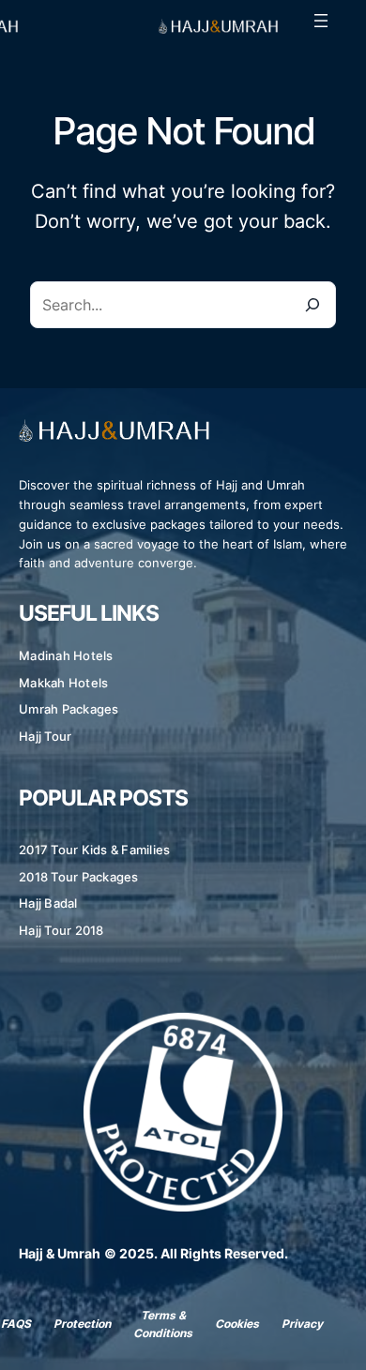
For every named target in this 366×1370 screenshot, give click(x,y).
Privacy (302, 1324)
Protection (82, 1324)
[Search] (312, 305)
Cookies (237, 1324)
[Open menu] (321, 20)
